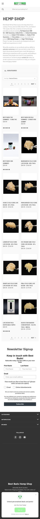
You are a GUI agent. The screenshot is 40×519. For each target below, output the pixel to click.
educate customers (9, 49)
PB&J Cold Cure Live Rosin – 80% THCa (28, 285)
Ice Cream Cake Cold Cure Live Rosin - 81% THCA (28, 244)
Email (6, 374)
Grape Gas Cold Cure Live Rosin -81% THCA (10, 285)
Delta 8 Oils (19, 33)
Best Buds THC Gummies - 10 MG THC (10, 119)
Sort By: (6, 78)
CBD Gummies (10, 33)
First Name (8, 366)
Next (33, 84)
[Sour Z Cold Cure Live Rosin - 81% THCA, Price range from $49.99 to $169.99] (11, 186)
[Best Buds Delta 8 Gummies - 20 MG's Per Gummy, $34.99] (29, 101)
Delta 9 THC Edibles (18, 35)
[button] (20, 71)
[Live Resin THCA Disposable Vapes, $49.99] (11, 306)
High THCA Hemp (27, 39)
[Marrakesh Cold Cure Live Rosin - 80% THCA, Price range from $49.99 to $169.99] (29, 145)
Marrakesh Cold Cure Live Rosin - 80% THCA (29, 162)
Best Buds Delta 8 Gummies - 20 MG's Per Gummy (28, 120)
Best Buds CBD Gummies (8, 162)
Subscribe (20, 404)
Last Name (24, 366)
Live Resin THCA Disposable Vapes (9, 324)
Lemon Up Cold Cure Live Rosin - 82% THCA (10, 243)
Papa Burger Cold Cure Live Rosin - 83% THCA (29, 204)
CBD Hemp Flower (13, 39)
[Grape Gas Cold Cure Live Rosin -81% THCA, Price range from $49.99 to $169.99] (11, 267)
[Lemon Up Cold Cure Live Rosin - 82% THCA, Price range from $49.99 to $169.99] (11, 225)
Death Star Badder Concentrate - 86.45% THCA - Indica (28, 325)
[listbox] (22, 78)
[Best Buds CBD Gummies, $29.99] (11, 145)
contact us (25, 57)
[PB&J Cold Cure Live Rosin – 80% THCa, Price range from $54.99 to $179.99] (29, 267)
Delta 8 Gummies (31, 33)
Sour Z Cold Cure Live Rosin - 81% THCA (10, 204)
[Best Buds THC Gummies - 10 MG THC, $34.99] (11, 101)
